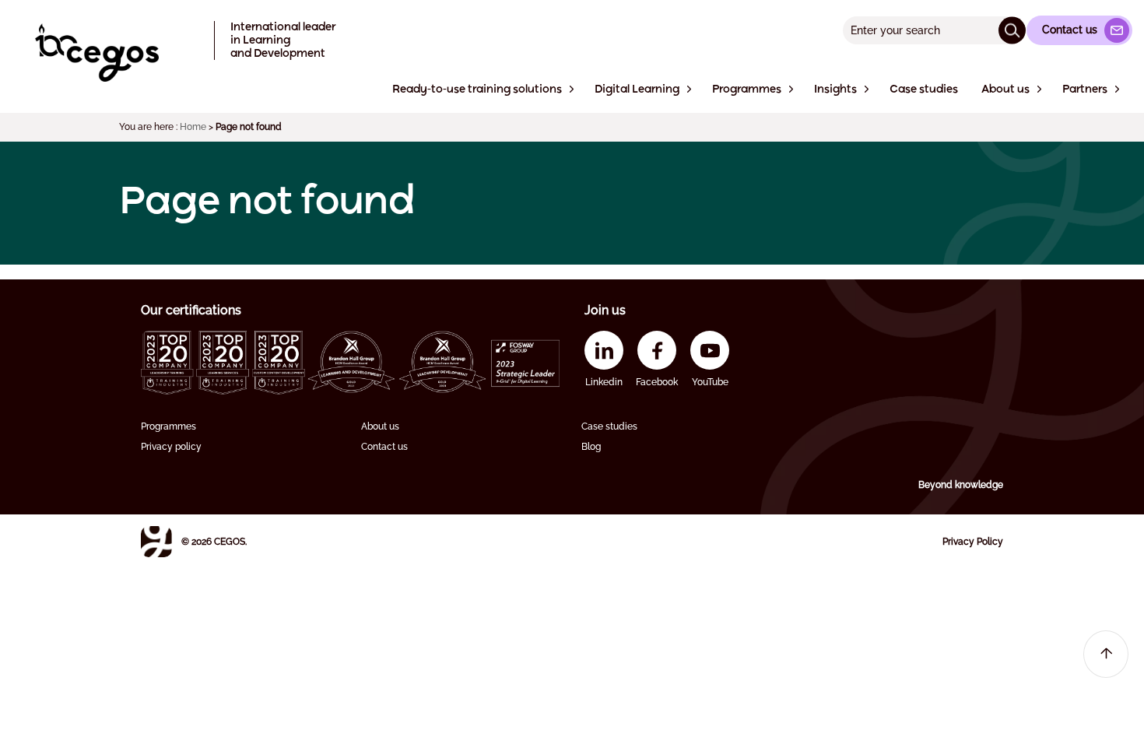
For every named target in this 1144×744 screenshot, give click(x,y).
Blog (591, 446)
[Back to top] (1105, 654)
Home (193, 126)
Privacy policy (171, 446)
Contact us (384, 446)
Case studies (609, 426)
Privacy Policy (972, 541)
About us (380, 426)
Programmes (168, 426)
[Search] (1012, 30)
